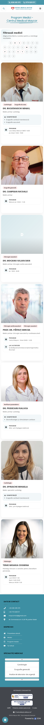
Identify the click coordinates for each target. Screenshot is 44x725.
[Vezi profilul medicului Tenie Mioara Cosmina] (22, 538)
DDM (38, 718)
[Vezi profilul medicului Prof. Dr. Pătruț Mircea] (22, 303)
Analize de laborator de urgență (22, 674)
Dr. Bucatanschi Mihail (16, 108)
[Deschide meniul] (40, 8)
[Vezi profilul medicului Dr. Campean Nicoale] (22, 165)
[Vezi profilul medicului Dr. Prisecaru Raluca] (22, 382)
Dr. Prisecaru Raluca (15, 408)
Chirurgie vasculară (10, 257)
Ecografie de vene (20, 105)
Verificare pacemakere (11, 404)
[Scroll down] (22, 679)
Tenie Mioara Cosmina (16, 565)
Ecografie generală (10, 188)
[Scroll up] (22, 659)
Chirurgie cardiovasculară (12, 326)
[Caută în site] (3, 8)
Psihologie (7, 561)
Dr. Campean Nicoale (15, 191)
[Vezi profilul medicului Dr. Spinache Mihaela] (22, 460)
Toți (5, 43)
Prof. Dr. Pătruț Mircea (16, 329)
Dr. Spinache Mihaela (15, 486)
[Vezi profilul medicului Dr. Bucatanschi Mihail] (22, 82)
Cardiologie (8, 105)
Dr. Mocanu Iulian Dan (16, 260)
